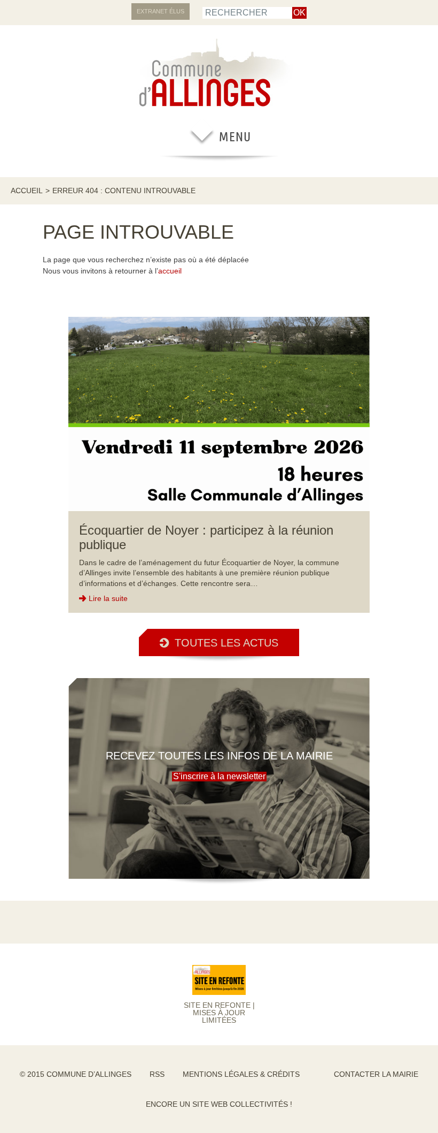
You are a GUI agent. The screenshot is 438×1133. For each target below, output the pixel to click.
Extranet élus (160, 11)
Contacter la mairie (376, 1074)
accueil (170, 271)
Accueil (27, 190)
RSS (157, 1074)
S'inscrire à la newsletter (219, 776)
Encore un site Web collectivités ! (219, 1104)
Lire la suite (108, 598)
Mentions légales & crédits (241, 1074)
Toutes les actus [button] (226, 643)
